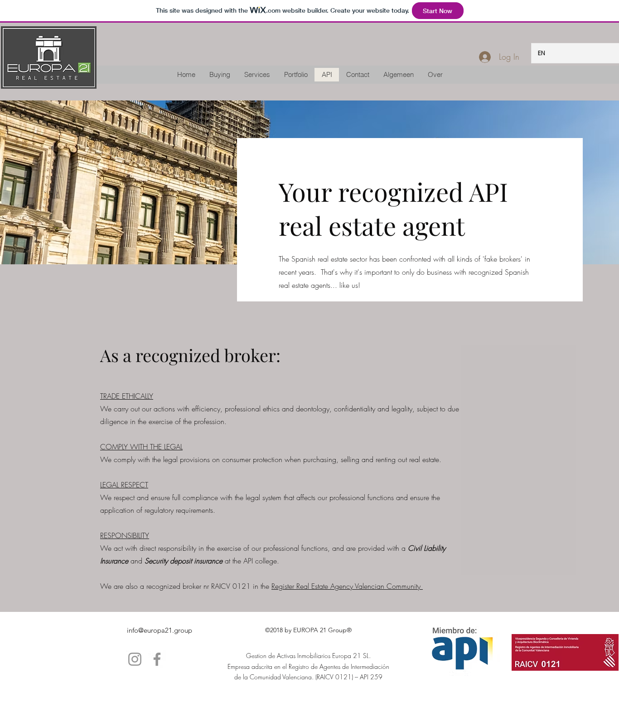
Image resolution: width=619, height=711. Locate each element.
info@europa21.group (159, 630)
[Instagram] (135, 659)
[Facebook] (157, 659)
